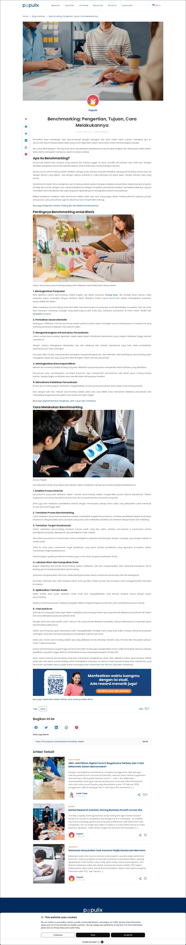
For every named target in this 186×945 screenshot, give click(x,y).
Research (55, 5)
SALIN (145, 741)
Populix (79, 834)
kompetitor (38, 314)
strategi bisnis (111, 295)
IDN (157, 5)
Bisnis (71, 806)
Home (25, 16)
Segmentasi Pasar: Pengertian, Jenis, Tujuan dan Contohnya (69, 401)
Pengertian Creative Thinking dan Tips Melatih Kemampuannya (70, 205)
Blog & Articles (38, 16)
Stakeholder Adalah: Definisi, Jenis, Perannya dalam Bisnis (68, 699)
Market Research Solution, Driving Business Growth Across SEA (105, 810)
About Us (112, 5)
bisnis (42, 709)
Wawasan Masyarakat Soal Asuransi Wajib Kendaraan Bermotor (107, 850)
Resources (98, 5)
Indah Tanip (81, 793)
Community (126, 5)
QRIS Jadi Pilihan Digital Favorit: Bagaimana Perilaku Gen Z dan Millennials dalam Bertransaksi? (106, 765)
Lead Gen (69, 5)
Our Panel (83, 5)
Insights (73, 847)
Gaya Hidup (74, 760)
